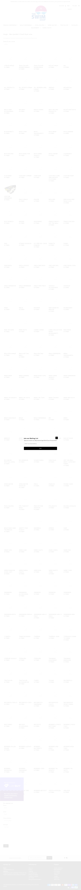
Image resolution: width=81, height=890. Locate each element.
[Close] (56, 438)
